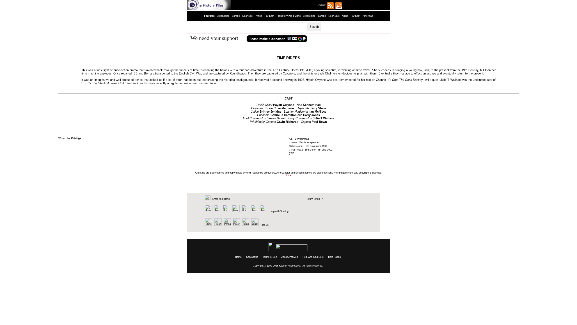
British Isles (223, 15)
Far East (269, 15)
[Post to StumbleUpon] (263, 211)
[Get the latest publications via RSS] (330, 5)
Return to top (313, 198)
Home (238, 256)
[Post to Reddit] (254, 211)
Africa (259, 15)
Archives (293, 256)
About (284, 256)
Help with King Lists (313, 256)
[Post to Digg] (226, 211)
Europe (236, 15)
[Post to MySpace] (244, 211)
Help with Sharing (279, 211)
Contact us (252, 256)
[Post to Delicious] (218, 211)
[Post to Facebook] (235, 211)
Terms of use (270, 256)
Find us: (322, 5)
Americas (368, 15)
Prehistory (282, 15)
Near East (247, 15)
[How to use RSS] (338, 5)
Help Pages (334, 256)
